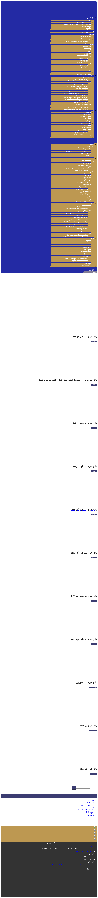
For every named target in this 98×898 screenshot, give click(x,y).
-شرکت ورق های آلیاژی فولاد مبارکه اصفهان (76, 99)
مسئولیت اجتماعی (86, 127)
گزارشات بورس (87, 63)
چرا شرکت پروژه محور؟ (85, 20)
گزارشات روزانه (84, 67)
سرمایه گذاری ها (90, 75)
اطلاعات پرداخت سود (85, 51)
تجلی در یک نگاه (90, 18)
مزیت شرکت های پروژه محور (83, 22)
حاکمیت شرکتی (87, 53)
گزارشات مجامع (87, 72)
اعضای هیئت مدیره (86, 123)
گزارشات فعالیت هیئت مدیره (83, 74)
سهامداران (91, 44)
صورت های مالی (83, 60)
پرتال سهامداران (87, 46)
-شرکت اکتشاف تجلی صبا (81, 89)
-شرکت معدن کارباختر (82, 88)
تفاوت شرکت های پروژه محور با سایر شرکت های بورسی (76, 24)
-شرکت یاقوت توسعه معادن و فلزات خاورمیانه (76, 97)
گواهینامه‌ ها (88, 136)
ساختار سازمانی (87, 119)
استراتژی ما (88, 118)
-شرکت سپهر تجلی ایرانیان (81, 79)
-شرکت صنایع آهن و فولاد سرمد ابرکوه (78, 91)
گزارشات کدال (87, 48)
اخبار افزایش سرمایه (89, 800)
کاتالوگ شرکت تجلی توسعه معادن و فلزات (77, 41)
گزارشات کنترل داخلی (82, 55)
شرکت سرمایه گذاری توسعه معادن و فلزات (76, 130)
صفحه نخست (91, 17)
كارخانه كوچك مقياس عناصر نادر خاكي (84, 809)
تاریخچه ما (88, 112)
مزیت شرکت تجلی (86, 26)
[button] (73, 141)
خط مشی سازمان (86, 137)
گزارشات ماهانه (84, 65)
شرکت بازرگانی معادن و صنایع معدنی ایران (77, 80)
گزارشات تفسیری (83, 58)
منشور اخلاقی (87, 121)
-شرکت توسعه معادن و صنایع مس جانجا (78, 107)
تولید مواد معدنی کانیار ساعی (80, 84)
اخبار (93, 31)
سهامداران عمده (87, 129)
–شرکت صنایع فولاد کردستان (80, 95)
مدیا (93, 816)
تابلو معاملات (87, 49)
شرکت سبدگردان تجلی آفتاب (80, 102)
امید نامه (89, 68)
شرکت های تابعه (87, 77)
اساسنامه (88, 70)
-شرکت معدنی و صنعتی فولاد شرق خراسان (77, 86)
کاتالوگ (89, 39)
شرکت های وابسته (86, 82)
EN (93, 139)
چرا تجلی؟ (88, 28)
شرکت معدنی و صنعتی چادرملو (80, 132)
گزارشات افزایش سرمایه (81, 62)
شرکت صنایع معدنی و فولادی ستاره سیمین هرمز (75, 109)
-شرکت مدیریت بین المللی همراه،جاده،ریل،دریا (76, 93)
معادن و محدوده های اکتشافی (83, 104)
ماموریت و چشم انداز (85, 116)
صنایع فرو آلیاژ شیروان (82, 100)
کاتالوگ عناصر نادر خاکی (82, 42)
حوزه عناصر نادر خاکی (85, 36)
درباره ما (92, 110)
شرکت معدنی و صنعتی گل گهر (80, 134)
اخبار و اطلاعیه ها (86, 32)
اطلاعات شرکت (87, 125)
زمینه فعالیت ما (87, 114)
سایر (90, 105)
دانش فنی (91, 34)
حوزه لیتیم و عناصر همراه (84, 38)
